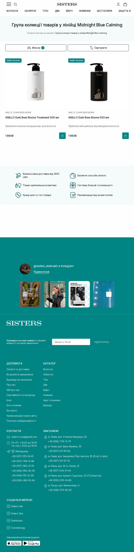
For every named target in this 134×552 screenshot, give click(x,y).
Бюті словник (14, 405)
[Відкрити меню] (9, 4)
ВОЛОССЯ (12, 10)
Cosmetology (18, 527)
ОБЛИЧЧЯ (30, 10)
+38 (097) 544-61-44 (59, 470)
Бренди (47, 405)
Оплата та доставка (18, 369)
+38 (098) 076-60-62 (60, 490)
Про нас (11, 384)
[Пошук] (15, 4)
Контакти (12, 410)
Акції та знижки (51, 400)
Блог (9, 400)
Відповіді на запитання (19, 379)
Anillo (8, 112)
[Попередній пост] (25, 294)
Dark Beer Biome (22, 112)
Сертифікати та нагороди (21, 395)
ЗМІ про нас (13, 390)
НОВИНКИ (85, 10)
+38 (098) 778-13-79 (59, 441)
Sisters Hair (17, 506)
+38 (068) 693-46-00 (23, 470)
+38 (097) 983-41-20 (22, 465)
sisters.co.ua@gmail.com (24, 436)
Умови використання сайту (22, 415)
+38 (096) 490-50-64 (23, 480)
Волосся (48, 369)
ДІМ (57, 10)
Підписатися (41, 271)
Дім (45, 384)
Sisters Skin (17, 513)
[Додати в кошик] (62, 135)
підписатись (101, 342)
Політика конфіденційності (21, 420)
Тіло (45, 379)
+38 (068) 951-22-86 (22, 475)
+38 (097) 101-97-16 (59, 460)
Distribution (17, 520)
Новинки (48, 395)
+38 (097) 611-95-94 (59, 451)
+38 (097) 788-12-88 (22, 461)
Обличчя (48, 374)
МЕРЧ (69, 10)
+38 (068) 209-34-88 (59, 480)
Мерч (46, 390)
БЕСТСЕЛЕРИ (104, 10)
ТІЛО (45, 10)
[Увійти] (118, 4)
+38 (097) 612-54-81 (22, 456)
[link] (125, 4)
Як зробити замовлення (20, 374)
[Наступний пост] (108, 294)
